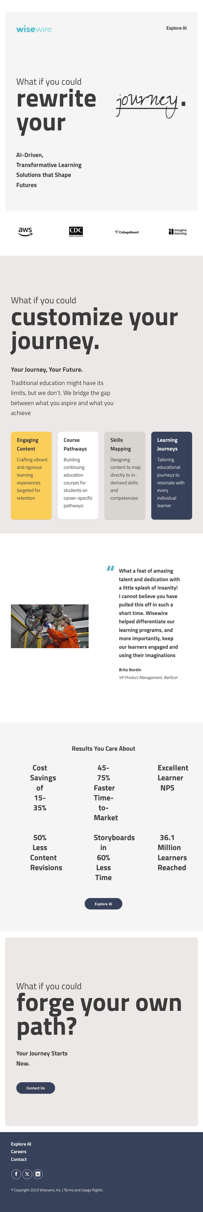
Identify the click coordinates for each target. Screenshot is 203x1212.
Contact (19, 1159)
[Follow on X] (27, 1174)
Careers (18, 1151)
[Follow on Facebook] (16, 1174)
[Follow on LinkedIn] (38, 1174)
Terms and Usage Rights (83, 1190)
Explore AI (176, 27)
